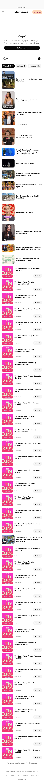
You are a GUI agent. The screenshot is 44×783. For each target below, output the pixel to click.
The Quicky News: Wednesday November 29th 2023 (25, 498)
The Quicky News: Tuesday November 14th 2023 (28, 657)
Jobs (32, 775)
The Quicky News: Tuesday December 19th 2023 (28, 310)
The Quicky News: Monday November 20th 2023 (28, 603)
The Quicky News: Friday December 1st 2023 (27, 471)
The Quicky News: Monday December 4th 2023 (28, 458)
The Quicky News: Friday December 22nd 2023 (27, 270)
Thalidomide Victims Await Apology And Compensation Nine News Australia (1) (29, 539)
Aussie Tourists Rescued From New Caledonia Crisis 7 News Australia (28, 248)
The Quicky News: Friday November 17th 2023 (27, 617)
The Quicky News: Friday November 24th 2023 (27, 549)
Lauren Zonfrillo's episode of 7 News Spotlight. (29, 186)
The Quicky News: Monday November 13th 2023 (28, 670)
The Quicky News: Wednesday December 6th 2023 (25, 431)
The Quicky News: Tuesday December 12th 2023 (28, 377)
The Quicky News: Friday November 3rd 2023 (27, 751)
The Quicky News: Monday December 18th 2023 (28, 323)
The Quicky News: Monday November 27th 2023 (28, 525)
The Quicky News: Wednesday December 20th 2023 (25, 296)
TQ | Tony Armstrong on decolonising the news (24, 136)
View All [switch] (8, 66)
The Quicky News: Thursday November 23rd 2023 (25, 563)
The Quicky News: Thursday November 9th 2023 (25, 697)
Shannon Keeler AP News (25, 163)
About (5, 775)
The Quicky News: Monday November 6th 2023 (28, 738)
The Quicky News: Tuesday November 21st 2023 (28, 590)
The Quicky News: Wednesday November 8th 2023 (25, 711)
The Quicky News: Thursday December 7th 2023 (25, 417)
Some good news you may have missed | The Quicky (27, 100)
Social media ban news (24, 213)
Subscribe (37, 12)
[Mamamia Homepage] (21, 12)
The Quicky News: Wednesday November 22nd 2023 (25, 576)
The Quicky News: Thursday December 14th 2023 (25, 350)
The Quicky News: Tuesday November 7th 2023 (28, 724)
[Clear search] (39, 58)
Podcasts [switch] (34, 66)
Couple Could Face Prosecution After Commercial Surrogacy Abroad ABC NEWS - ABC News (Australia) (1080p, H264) (27, 153)
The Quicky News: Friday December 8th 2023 (27, 404)
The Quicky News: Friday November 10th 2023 (27, 684)
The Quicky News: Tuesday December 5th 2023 (28, 444)
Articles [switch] (21, 66)
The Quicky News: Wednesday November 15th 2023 (25, 644)
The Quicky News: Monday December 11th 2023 (28, 390)
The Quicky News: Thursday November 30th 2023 (25, 484)
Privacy (38, 775)
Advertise (25, 775)
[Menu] (3, 12)
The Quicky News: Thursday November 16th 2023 (25, 630)
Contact (12, 775)
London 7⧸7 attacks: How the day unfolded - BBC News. (28, 174)
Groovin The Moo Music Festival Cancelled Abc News (27, 259)
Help (18, 775)
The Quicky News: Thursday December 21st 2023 (25, 283)
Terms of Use (22, 779)
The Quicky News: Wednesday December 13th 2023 (25, 364)
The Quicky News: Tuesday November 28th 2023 (28, 511)
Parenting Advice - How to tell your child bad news (28, 232)
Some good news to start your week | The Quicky (29, 80)
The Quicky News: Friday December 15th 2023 (27, 337)
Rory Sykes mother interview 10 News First (27, 197)
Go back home (22, 48)
